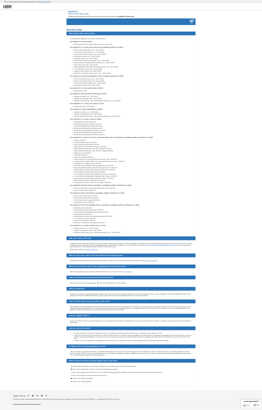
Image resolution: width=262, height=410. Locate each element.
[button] (246, 405)
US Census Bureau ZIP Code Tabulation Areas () (162, 245)
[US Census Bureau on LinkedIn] (37, 396)
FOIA (73, 399)
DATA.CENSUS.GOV (152, 260)
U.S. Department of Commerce (104, 399)
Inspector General (80, 399)
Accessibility (67, 399)
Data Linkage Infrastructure (33, 399)
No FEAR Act (90, 399)
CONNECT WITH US (19, 396)
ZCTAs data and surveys (91, 249)
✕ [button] (260, 401)
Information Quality (18, 399)
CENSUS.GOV (128, 271)
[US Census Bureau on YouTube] (42, 396)
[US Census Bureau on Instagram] (46, 396)
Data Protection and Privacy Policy (52, 399)
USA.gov (117, 399)
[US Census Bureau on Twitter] (33, 396)
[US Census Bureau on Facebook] (28, 396)
